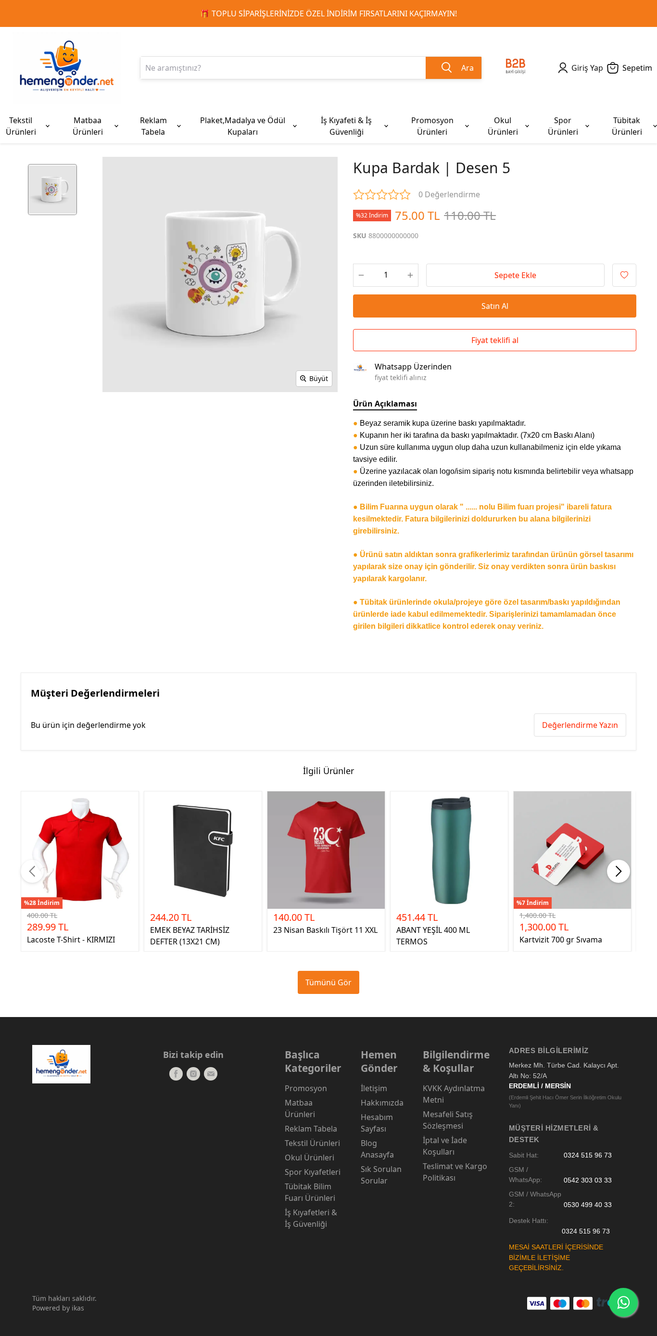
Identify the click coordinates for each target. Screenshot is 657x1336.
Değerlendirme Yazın (580, 725)
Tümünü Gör (328, 982)
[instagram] (193, 1074)
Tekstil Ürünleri (312, 1143)
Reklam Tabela (311, 1128)
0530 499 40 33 (588, 1204)
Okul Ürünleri (309, 1157)
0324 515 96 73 (588, 1155)
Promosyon (306, 1088)
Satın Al (494, 306)
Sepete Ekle (515, 275)
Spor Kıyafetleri (313, 1172)
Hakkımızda (382, 1102)
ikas (78, 1307)
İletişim (374, 1088)
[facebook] (176, 1074)
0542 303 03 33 (588, 1179)
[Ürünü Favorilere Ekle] (624, 275)
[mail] (210, 1074)
